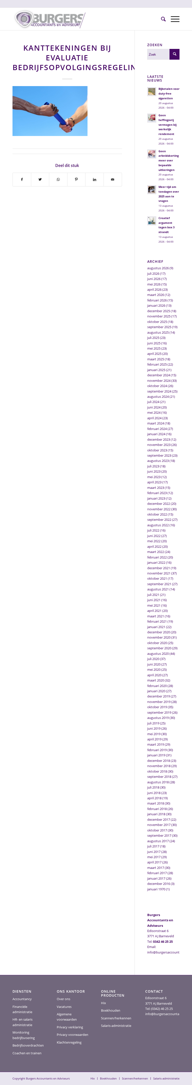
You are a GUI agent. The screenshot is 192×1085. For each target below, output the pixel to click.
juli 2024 (153, 402)
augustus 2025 (158, 332)
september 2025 (159, 327)
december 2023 (158, 439)
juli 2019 (153, 723)
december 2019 (158, 696)
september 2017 (159, 835)
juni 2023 (153, 471)
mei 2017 (153, 857)
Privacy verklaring (70, 1027)
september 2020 (159, 648)
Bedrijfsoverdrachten (28, 1045)
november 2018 (158, 766)
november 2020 (158, 637)
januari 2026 (156, 305)
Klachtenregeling (69, 1042)
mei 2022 (153, 541)
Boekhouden (110, 1010)
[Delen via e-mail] (113, 179)
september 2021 (159, 584)
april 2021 (154, 610)
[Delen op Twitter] (40, 179)
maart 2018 (155, 803)
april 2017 (154, 862)
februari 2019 (157, 750)
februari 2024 (157, 428)
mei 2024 (153, 412)
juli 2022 (153, 530)
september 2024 (159, 391)
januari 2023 (156, 498)
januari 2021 (156, 627)
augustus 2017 (158, 841)
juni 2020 (153, 664)
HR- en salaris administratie (22, 1022)
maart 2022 (155, 551)
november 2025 (158, 316)
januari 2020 (156, 691)
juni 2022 (153, 536)
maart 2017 (155, 867)
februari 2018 (157, 809)
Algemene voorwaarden (67, 1017)
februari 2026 (157, 300)
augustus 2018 (158, 782)
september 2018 (159, 776)
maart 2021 (155, 616)
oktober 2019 (157, 707)
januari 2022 (156, 562)
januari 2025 (156, 370)
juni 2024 (153, 407)
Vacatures (64, 1006)
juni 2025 (153, 343)
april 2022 (154, 546)
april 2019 (154, 739)
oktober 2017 (157, 830)
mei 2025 (153, 348)
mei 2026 (153, 284)
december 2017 (158, 819)
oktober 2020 (157, 643)
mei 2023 (153, 477)
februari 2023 (157, 493)
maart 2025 (155, 359)
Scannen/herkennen (116, 1018)
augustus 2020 (158, 653)
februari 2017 (157, 873)
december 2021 (158, 568)
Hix (103, 1003)
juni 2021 (153, 600)
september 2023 (159, 455)
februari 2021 (157, 621)
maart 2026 (155, 294)
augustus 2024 (158, 396)
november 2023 (158, 444)
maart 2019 (155, 744)
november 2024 (158, 380)
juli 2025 (153, 337)
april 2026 (154, 289)
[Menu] (173, 19)
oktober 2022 (157, 514)
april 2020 (154, 675)
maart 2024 (155, 423)
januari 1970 (156, 889)
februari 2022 (157, 557)
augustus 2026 (158, 268)
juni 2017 (153, 851)
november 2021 (158, 573)
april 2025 (154, 353)
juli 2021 (153, 594)
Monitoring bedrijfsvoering (23, 1035)
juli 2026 (153, 273)
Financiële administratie (22, 1009)
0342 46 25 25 (163, 941)
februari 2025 (157, 364)
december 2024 (158, 375)
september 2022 (159, 519)
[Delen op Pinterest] (77, 179)
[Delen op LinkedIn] (95, 179)
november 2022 (158, 509)
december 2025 (158, 311)
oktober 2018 (157, 771)
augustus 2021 (158, 589)
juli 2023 (153, 466)
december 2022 (158, 503)
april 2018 (154, 798)
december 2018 (158, 760)
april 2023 (154, 482)
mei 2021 (153, 605)
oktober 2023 (157, 450)
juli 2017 (153, 846)
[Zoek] (161, 19)
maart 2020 (155, 680)
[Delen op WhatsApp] (58, 179)
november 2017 (158, 824)
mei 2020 (153, 669)
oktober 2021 (157, 578)
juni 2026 (153, 278)
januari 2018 (156, 814)
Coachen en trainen (27, 1053)
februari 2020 (157, 685)
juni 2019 (153, 728)
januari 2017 (156, 878)
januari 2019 (156, 755)
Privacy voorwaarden (72, 1034)
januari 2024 (156, 434)
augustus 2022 (158, 525)
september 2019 (159, 712)
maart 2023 (155, 487)
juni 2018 (153, 793)
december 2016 (158, 883)
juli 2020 (153, 659)
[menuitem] (161, 19)
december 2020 (158, 632)
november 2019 (158, 701)
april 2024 (154, 418)
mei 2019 (153, 734)
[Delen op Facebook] (22, 179)
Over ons (63, 999)
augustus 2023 (158, 460)
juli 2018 (153, 787)
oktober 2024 (157, 386)
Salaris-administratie (116, 1025)
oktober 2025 (157, 321)
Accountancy (22, 999)
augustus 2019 (158, 717)
